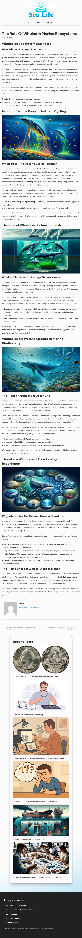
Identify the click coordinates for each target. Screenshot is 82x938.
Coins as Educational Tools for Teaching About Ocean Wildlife (38, 877)
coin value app (11, 914)
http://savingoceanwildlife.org (29, 607)
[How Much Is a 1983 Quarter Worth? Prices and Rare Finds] (41, 659)
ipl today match (12, 923)
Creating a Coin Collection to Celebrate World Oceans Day (62, 628)
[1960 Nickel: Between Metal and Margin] (41, 695)
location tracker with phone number (19, 910)
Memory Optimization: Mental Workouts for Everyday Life (36, 801)
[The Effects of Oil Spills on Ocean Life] (41, 820)
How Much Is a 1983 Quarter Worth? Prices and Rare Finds (36, 677)
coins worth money (13, 918)
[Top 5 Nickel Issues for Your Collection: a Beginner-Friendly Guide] (41, 736)
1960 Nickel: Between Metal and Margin (29, 715)
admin (21, 604)
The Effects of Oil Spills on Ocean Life (29, 839)
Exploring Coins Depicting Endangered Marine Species (20, 628)
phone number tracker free (16, 905)
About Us (49, 22)
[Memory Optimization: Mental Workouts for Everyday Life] (41, 779)
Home (30, 22)
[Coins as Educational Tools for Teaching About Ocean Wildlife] (41, 858)
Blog (38, 22)
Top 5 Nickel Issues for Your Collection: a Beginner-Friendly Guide (39, 758)
